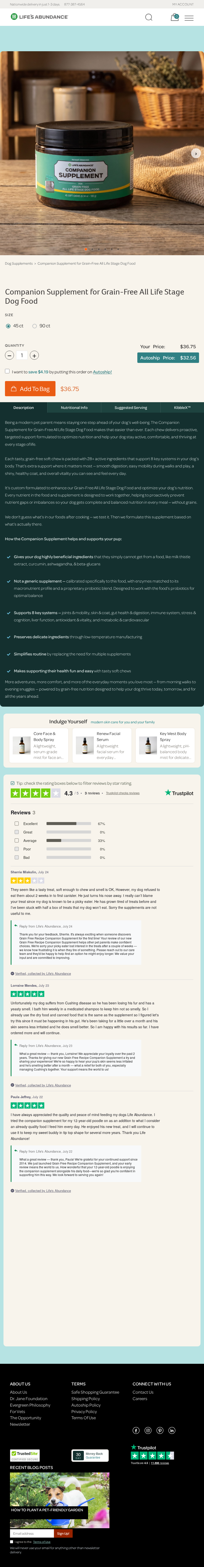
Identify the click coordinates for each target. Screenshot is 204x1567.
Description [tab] (23, 407)
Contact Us (143, 1392)
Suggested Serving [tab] (131, 407)
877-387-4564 (74, 4)
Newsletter (20, 1424)
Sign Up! (63, 1533)
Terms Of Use (83, 1418)
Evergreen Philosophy (30, 1405)
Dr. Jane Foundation (29, 1398)
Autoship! (102, 372)
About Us (18, 1392)
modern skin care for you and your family (123, 722)
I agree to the (33, 1542)
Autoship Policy (86, 1405)
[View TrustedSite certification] (25, 1455)
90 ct (45, 325)
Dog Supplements (19, 263)
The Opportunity (25, 1418)
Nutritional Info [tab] (74, 407)
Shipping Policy (85, 1398)
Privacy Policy (84, 1411)
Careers (140, 1398)
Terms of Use (42, 1542)
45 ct (18, 325)
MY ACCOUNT (183, 4)
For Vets (17, 1411)
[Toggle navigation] (188, 17)
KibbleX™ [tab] (182, 407)
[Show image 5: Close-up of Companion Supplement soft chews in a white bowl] (112, 249)
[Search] (148, 17)
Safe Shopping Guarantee (95, 1392)
